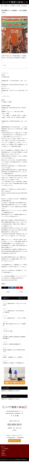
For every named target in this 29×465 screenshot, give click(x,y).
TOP (4, 65)
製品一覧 (3, 446)
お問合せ (3, 451)
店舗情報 (3, 453)
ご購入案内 (3, 450)
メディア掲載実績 (4, 448)
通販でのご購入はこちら (14, 440)
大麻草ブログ (3, 455)
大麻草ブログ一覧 (21, 298)
